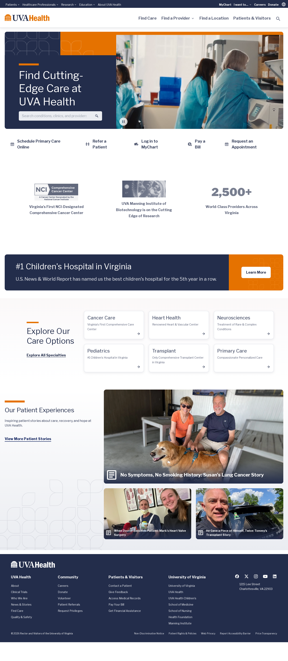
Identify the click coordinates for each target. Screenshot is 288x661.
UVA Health (175, 592)
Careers (260, 4)
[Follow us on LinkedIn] (274, 576)
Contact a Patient (120, 585)
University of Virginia (181, 585)
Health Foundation (180, 617)
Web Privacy (208, 633)
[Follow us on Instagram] (256, 576)
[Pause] (123, 122)
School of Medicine (180, 604)
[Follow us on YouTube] (265, 576)
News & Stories (21, 604)
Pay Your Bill (116, 604)
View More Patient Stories (28, 439)
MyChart (225, 4)
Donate (273, 4)
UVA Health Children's (182, 598)
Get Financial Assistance (125, 610)
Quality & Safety (21, 617)
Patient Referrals (69, 604)
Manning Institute (180, 623)
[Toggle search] (278, 19)
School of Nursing (180, 610)
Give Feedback (118, 592)
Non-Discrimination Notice (149, 633)
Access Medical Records (125, 598)
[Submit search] (96, 116)
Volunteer (64, 598)
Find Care (148, 18)
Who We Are (19, 598)
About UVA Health (109, 4)
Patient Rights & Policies (182, 633)
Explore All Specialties (46, 355)
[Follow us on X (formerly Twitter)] (246, 576)
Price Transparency (266, 633)
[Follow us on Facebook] (237, 576)
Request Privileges (70, 610)
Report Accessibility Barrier (235, 633)
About (15, 585)
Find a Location (214, 18)
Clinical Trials (19, 592)
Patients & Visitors (252, 18)
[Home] (27, 17)
